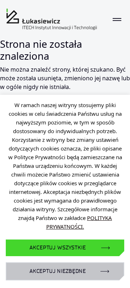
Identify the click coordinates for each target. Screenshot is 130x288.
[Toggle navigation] (117, 19)
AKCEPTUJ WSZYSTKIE (58, 248)
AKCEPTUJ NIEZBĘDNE (58, 271)
